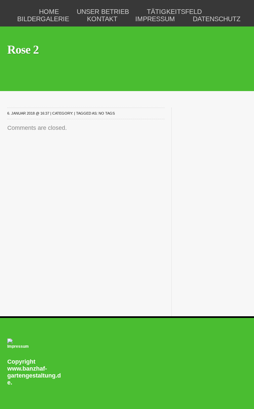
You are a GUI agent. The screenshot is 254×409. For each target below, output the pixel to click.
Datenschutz (216, 19)
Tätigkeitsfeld (174, 11)
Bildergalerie (43, 19)
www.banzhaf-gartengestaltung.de (34, 375)
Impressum (155, 19)
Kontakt (102, 19)
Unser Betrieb (103, 11)
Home (49, 11)
